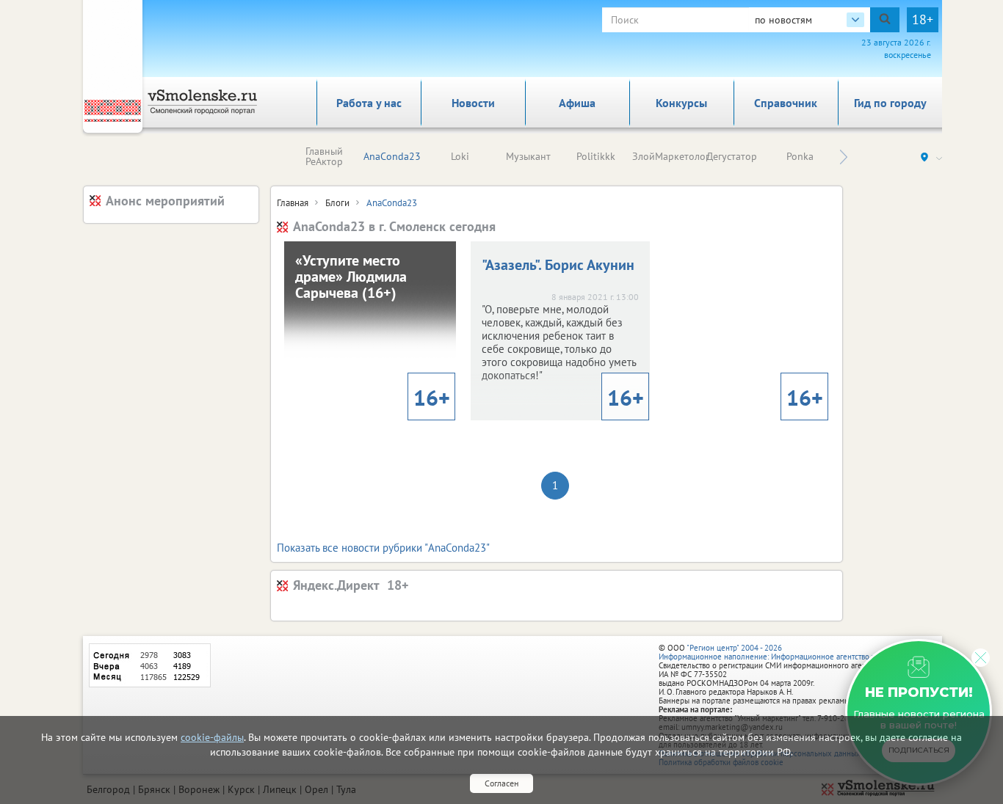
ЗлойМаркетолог (670, 156)
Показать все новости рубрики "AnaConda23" (383, 548)
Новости (473, 102)
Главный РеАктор (324, 156)
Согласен (501, 783)
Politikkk (595, 156)
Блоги (337, 203)
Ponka (800, 156)
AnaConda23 (392, 156)
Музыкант (528, 156)
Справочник (785, 102)
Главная (292, 203)
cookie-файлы (212, 737)
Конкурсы (681, 102)
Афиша (577, 102)
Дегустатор (731, 156)
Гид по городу (890, 102)
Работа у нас (369, 102)
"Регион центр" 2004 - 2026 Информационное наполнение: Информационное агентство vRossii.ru (782, 652)
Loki (460, 156)
